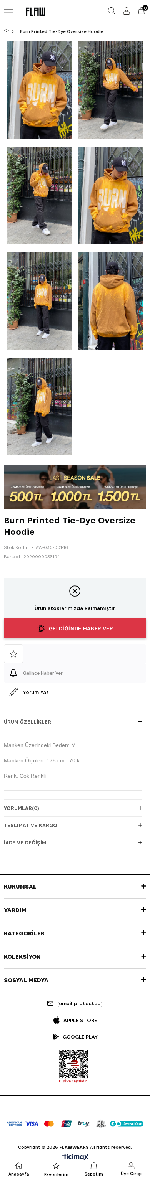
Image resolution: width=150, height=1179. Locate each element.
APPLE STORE (80, 1020)
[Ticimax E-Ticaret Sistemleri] (75, 1158)
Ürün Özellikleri (28, 721)
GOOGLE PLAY (80, 1036)
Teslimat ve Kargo (30, 825)
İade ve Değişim (25, 842)
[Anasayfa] (13, 31)
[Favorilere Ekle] (75, 653)
